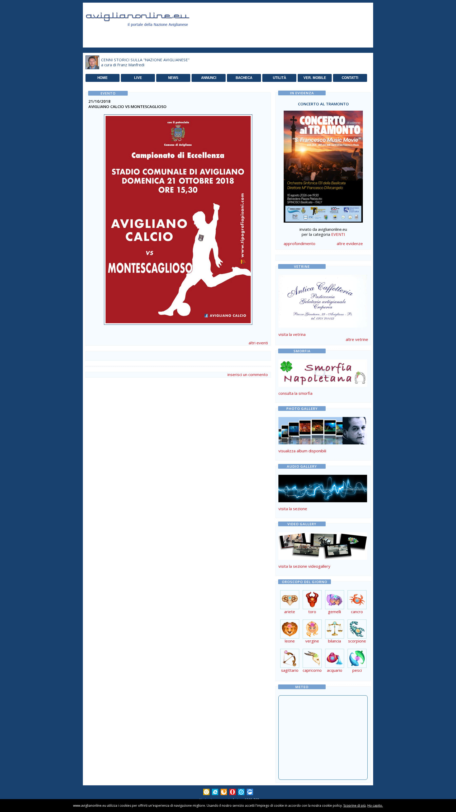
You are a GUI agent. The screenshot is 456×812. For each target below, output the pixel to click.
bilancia (334, 641)
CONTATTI (350, 78)
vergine (312, 641)
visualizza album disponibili (302, 450)
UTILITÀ (279, 78)
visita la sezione (292, 508)
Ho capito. (375, 805)
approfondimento (299, 243)
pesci (357, 670)
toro (312, 611)
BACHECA (244, 78)
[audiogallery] (322, 500)
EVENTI (338, 234)
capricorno (312, 670)
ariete (289, 611)
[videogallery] (322, 558)
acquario (334, 670)
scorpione (357, 641)
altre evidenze (350, 243)
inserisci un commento (247, 374)
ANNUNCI (208, 78)
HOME (102, 78)
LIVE (138, 78)
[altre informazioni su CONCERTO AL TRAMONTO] (323, 165)
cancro (357, 611)
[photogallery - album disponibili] (322, 442)
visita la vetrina (292, 334)
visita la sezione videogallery (304, 566)
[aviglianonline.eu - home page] (145, 32)
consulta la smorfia (295, 393)
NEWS (173, 78)
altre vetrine (357, 339)
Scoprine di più (354, 805)
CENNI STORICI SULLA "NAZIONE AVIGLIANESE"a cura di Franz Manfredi (145, 62)
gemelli (334, 611)
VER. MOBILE (314, 78)
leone (290, 641)
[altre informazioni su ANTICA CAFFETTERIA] (322, 300)
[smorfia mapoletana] (322, 385)
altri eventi (258, 342)
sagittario (289, 670)
